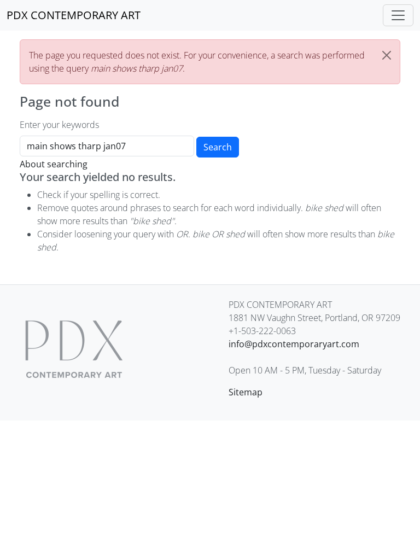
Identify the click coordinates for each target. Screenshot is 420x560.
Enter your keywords (59, 125)
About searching (54, 164)
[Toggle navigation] (398, 15)
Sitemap (245, 392)
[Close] (387, 55)
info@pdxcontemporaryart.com (294, 344)
